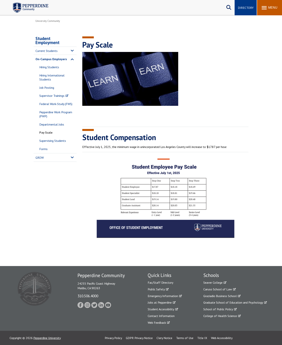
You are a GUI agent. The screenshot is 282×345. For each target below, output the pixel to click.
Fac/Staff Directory (160, 282)
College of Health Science (220, 316)
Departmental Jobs (51, 124)
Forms (43, 149)
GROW (39, 157)
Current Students (46, 51)
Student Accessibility (161, 309)
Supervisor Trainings (51, 96)
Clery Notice (164, 338)
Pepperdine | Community (28, 3)
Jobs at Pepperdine (160, 302)
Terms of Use (184, 338)
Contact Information (161, 316)
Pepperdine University (47, 338)
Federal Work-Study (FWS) (55, 104)
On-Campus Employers (51, 59)
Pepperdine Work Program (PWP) (55, 114)
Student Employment (47, 40)
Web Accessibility (222, 338)
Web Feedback (157, 322)
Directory (246, 8)
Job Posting (46, 88)
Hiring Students (49, 67)
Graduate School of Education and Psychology (233, 302)
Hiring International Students (51, 77)
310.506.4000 (88, 295)
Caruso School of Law (217, 289)
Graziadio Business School (220, 296)
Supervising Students (52, 141)
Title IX (202, 338)
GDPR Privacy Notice (139, 338)
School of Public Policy (218, 309)
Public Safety (156, 289)
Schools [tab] (211, 275)
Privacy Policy (113, 338)
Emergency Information (163, 296)
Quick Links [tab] (159, 275)
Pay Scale (46, 132)
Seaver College (213, 282)
